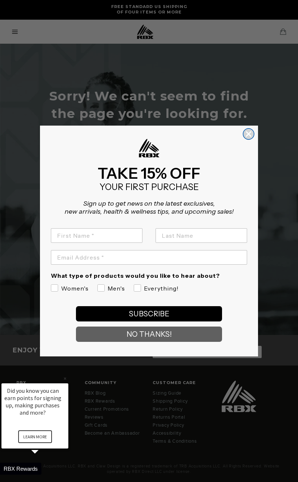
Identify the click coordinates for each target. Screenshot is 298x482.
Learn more (35, 436)
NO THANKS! (149, 334)
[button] (43, 469)
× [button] (65, 378)
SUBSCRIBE (149, 313)
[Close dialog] (248, 134)
